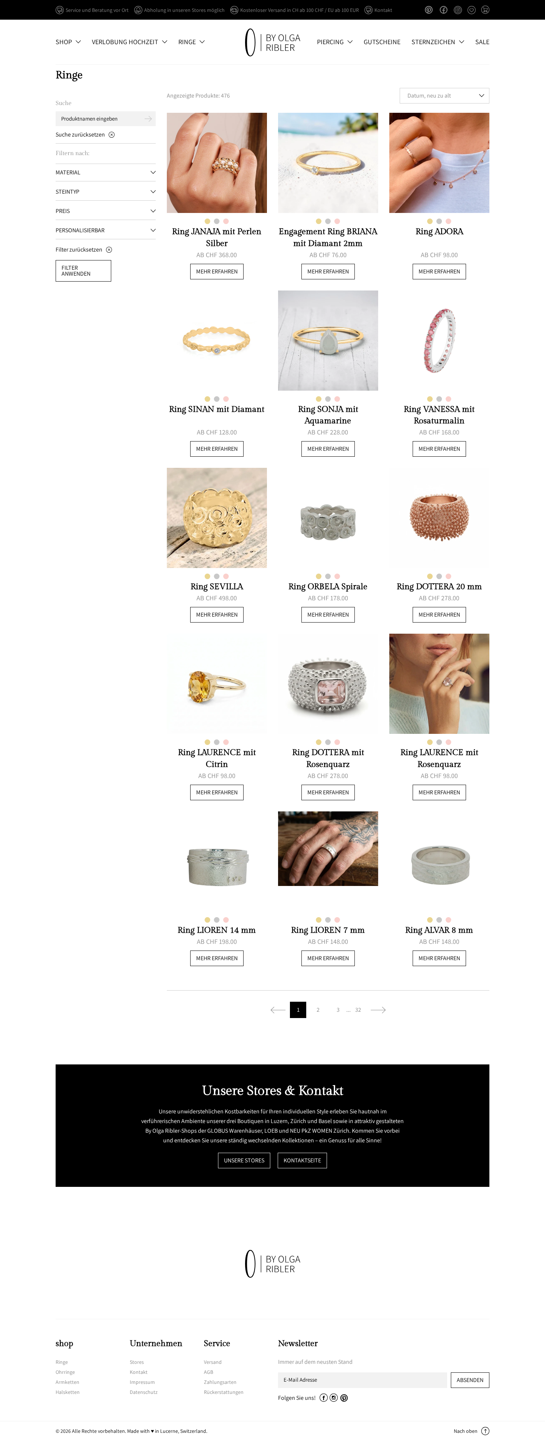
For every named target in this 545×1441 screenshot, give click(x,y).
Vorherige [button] (278, 1010)
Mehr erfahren (217, 271)
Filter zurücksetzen (79, 249)
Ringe (62, 1362)
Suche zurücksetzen (80, 134)
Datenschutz (144, 1392)
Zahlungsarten (220, 1382)
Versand (213, 1362)
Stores (137, 1362)
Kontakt (139, 1372)
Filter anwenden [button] (76, 271)
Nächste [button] (378, 1010)
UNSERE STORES (244, 1160)
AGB (208, 1372)
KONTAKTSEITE (302, 1160)
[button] (485, 10)
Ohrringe (65, 1372)
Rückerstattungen (224, 1392)
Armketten (67, 1382)
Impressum (142, 1382)
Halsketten (68, 1392)
